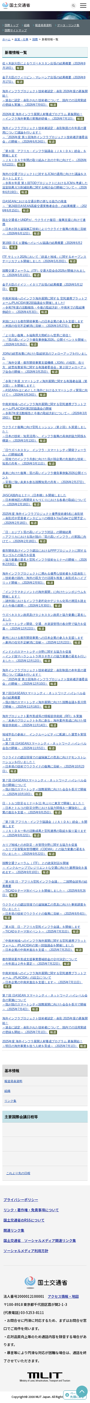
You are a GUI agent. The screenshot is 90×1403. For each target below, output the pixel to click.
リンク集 (10, 1101)
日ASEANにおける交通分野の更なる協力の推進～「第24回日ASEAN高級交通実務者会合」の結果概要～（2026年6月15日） (44, 206)
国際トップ (11, 25)
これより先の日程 (18, 1173)
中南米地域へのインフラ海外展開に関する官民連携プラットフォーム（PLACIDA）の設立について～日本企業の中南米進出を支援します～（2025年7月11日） (44, 977)
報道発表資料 (43, 25)
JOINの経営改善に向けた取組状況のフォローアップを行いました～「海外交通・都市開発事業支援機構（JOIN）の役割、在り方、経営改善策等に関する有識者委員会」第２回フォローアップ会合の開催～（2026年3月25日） (44, 362)
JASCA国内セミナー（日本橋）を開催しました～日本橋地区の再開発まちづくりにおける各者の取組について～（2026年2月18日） (44, 499)
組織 (27, 25)
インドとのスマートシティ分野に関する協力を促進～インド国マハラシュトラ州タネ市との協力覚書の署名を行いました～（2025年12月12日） (44, 656)
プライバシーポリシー (20, 1199)
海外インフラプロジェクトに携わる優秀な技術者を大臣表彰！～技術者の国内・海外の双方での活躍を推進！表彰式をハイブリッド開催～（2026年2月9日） (44, 578)
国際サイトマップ (16, 30)
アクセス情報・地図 (63, 1296)
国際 (35, 39)
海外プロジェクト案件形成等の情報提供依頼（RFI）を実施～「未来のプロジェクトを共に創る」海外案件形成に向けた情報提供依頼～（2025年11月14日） (44, 720)
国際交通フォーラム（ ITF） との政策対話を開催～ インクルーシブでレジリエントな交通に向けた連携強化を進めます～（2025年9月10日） (44, 867)
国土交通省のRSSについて (24, 1220)
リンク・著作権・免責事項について (31, 1209)
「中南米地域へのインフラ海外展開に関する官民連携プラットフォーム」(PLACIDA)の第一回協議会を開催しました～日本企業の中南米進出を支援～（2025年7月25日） (44, 945)
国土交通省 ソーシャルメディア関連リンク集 (39, 1240)
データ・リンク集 (68, 25)
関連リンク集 (13, 1230)
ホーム (6, 39)
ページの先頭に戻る (77, 1395)
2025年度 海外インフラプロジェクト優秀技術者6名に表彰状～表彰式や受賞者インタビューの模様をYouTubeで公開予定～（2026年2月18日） (44, 518)
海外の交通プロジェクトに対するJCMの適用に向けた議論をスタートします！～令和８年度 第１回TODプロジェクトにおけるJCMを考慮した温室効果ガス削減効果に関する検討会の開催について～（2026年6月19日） (45, 183)
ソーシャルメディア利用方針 (25, 1250)
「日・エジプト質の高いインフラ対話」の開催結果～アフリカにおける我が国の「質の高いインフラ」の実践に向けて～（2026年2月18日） (44, 536)
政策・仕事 (21, 39)
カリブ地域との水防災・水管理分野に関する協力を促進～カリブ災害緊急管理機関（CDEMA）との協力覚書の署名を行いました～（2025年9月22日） (43, 849)
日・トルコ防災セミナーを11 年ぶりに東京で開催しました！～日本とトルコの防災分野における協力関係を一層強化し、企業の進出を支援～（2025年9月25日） (44, 808)
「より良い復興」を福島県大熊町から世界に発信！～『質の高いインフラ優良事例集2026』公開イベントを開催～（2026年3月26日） (44, 340)
